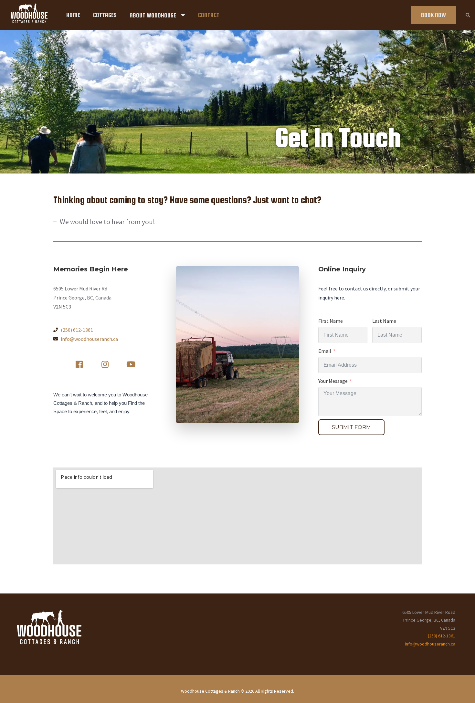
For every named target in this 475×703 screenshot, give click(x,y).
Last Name (384, 321)
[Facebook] (79, 364)
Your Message (333, 381)
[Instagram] (105, 364)
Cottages (105, 15)
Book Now (433, 15)
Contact (208, 15)
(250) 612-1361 (441, 636)
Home (73, 15)
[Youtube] (131, 364)
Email (324, 351)
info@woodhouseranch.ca (430, 644)
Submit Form (351, 427)
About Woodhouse (153, 15)
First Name (330, 321)
